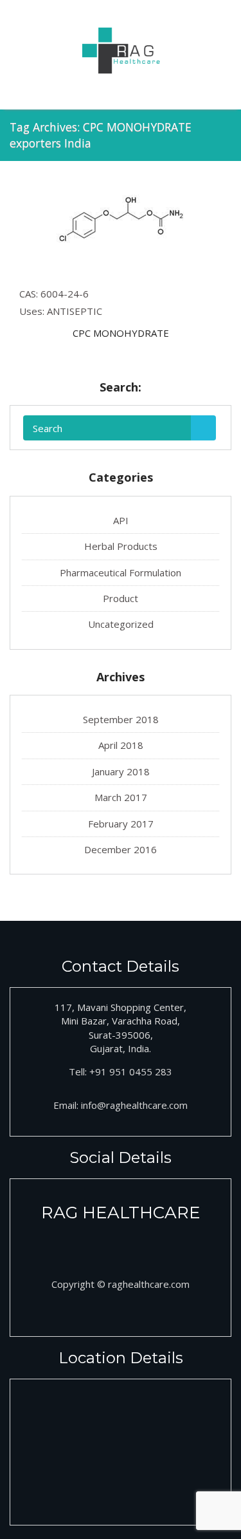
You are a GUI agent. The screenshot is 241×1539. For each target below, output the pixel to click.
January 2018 (121, 771)
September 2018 (121, 719)
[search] (203, 427)
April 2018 (120, 745)
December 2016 (120, 849)
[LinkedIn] (135, 1243)
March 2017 (120, 797)
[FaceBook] (107, 1243)
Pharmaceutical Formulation (120, 572)
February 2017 (121, 823)
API (121, 520)
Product (120, 598)
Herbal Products (120, 546)
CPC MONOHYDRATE (121, 332)
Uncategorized (121, 624)
